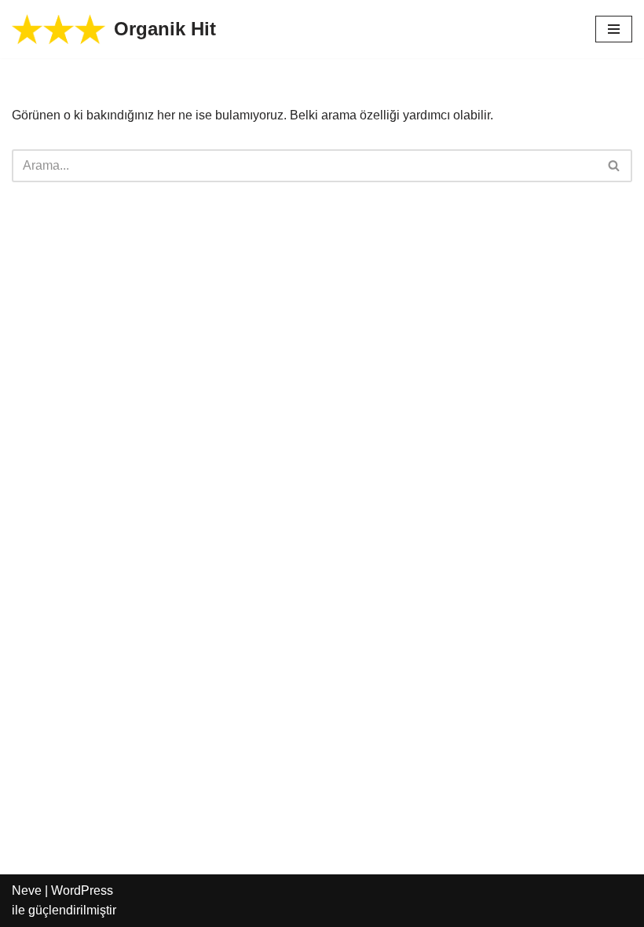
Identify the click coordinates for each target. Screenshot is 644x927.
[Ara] (614, 165)
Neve (27, 890)
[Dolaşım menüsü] (613, 29)
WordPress (82, 890)
